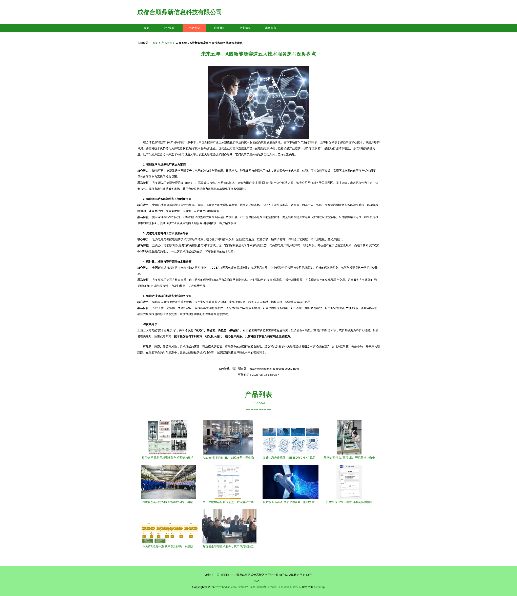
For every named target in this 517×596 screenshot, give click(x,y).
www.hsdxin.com (226, 587)
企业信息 (245, 28)
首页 (146, 28)
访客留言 (270, 28)
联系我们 (219, 28)
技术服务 (243, 587)
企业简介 (168, 28)
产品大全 (194, 28)
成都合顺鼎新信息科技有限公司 (179, 12)
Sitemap (319, 587)
